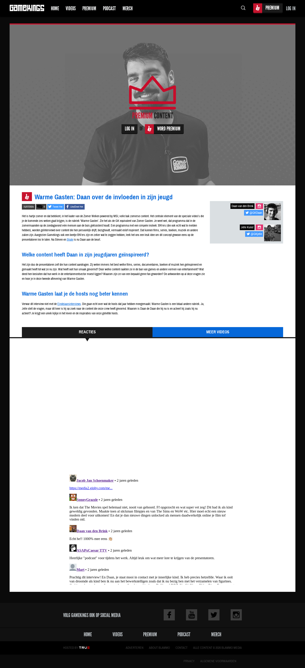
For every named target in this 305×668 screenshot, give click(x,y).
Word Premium (168, 128)
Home (55, 8)
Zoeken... (243, 8)
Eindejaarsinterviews (69, 304)
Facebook (169, 614)
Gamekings (27, 8)
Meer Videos (217, 332)
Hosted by (70, 648)
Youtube (191, 614)
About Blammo (159, 648)
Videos (71, 8)
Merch (128, 8)
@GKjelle (256, 234)
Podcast (109, 8)
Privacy (189, 661)
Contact (181, 648)
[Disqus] (152, 410)
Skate (70, 240)
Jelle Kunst (247, 227)
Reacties (87, 332)
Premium (89, 8)
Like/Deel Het (76, 206)
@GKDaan (256, 213)
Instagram (259, 206)
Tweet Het (58, 206)
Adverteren (134, 648)
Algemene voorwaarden (218, 661)
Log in (290, 8)
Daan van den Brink (242, 206)
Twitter (213, 614)
